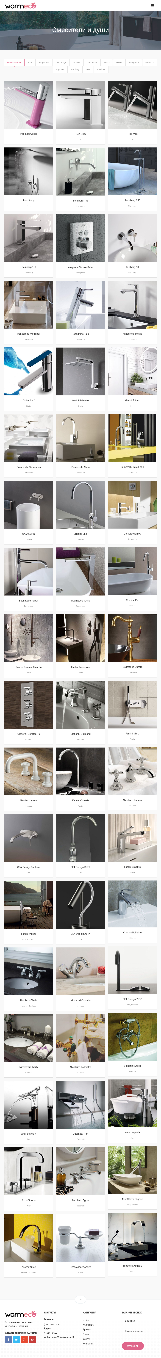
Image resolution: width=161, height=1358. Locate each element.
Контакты (88, 1343)
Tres (29, 139)
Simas (80, 1273)
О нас (86, 1320)
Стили (86, 1334)
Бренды (87, 1329)
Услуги (86, 1339)
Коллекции (88, 1324)
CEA (28, 873)
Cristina (29, 539)
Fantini (28, 673)
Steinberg (132, 206)
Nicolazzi (132, 806)
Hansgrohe (80, 273)
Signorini (28, 739)
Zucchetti (81, 1139)
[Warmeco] (20, 5)
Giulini (28, 406)
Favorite (32, 939)
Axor (132, 1138)
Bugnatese (80, 606)
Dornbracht (132, 473)
